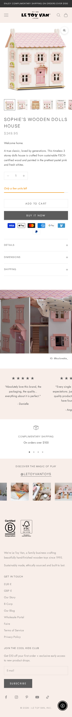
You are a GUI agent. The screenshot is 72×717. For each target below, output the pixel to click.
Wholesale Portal (14, 617)
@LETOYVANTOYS (36, 474)
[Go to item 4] (48, 104)
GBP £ (8, 591)
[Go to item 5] (60, 104)
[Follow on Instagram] (16, 697)
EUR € (7, 584)
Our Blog (9, 611)
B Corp (8, 604)
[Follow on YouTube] (37, 697)
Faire (7, 624)
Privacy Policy (12, 637)
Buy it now (35, 215)
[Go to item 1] (9, 104)
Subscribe (18, 683)
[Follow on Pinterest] (27, 697)
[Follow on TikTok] (48, 697)
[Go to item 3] (35, 104)
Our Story (9, 597)
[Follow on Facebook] (6, 697)
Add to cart (36, 203)
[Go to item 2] (22, 104)
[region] (36, 435)
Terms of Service (14, 630)
